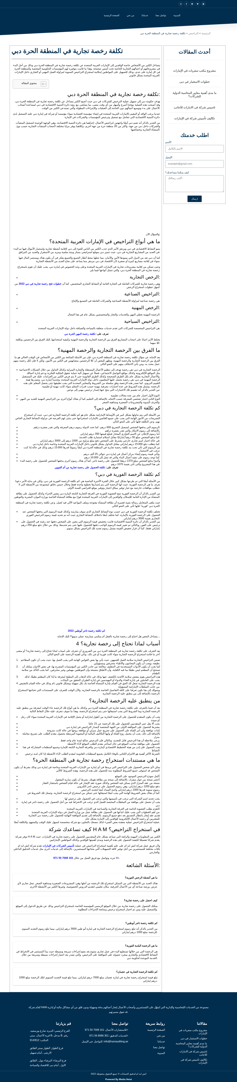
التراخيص (193, 33)
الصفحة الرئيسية (111, 15)
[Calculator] (203, 4)
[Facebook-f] (186, 4)
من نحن (130, 15)
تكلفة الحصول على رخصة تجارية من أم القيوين (80, 467)
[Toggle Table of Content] (42, 84)
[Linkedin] (192, 4)
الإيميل (168, 157)
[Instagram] (180, 4)
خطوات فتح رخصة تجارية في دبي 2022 (40, 283)
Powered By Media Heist (118, 1079)
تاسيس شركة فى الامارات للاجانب (194, 107)
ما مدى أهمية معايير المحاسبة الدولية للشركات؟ (195, 94)
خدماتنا (161, 1041)
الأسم (168, 142)
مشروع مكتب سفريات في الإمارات (194, 70)
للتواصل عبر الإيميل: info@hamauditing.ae (105, 1041)
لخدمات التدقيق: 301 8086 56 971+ (108, 1035)
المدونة (176, 15)
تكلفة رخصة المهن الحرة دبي (79, 334)
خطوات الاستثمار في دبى (194, 81)
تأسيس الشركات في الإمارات (58, 845)
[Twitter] (197, 4)
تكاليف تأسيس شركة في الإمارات (194, 118)
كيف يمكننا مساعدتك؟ (177, 172)
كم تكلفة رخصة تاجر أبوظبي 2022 (86, 630)
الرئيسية (206, 33)
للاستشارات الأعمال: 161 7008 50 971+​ (106, 1029)
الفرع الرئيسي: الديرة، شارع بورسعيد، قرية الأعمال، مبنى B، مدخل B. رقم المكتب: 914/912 (50, 1035)
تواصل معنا (161, 15)
